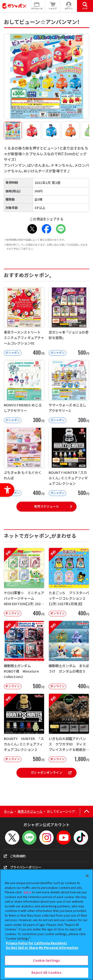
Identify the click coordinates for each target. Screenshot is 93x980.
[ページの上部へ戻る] (86, 811)
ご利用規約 (18, 856)
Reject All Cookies (46, 972)
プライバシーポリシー (25, 867)
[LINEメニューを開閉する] (29, 837)
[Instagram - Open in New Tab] (46, 837)
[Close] (87, 876)
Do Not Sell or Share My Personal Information (42, 947)
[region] (46, 924)
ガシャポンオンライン (46, 772)
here (27, 892)
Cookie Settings (46, 960)
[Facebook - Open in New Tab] (46, 229)
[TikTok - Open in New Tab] (81, 837)
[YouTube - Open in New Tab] (64, 837)
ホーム (8, 811)
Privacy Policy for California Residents (36, 943)
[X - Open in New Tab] (32, 229)
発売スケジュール (46, 506)
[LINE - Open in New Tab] (61, 229)
